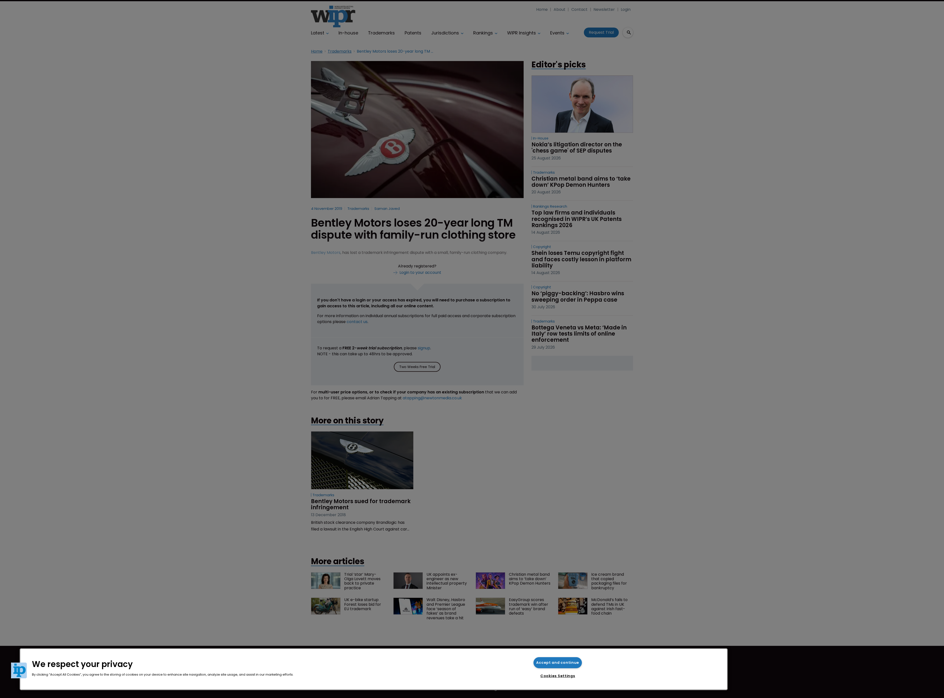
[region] (374, 669)
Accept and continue (557, 662)
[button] (19, 670)
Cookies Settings (557, 675)
